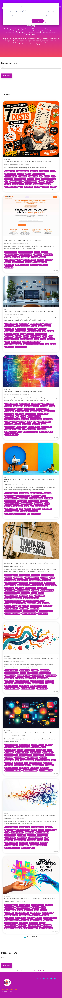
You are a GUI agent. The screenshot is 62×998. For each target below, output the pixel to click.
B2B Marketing (28, 186)
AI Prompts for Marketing (48, 179)
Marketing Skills (46, 580)
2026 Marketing (9, 265)
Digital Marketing (43, 171)
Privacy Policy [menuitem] (13, 989)
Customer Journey (30, 414)
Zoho (31, 506)
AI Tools (53, 171)
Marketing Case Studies (34, 416)
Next (33, 936)
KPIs (6, 181)
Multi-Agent (45, 186)
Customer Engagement (11, 323)
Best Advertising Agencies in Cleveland (33, 600)
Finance (7, 341)
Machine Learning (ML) (38, 174)
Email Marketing (34, 608)
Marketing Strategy (21, 328)
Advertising (50, 331)
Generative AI (8, 179)
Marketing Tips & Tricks (25, 254)
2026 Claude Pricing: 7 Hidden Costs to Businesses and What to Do (27, 162)
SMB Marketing (26, 257)
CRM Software (26, 424)
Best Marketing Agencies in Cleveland (34, 344)
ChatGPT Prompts (10, 259)
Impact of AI (21, 174)
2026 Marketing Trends (40, 262)
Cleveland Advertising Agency (13, 600)
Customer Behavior (43, 414)
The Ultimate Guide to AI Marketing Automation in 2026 (23, 392)
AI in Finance (50, 181)
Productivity (29, 184)
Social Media (43, 501)
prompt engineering (18, 184)
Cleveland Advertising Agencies (31, 341)
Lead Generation (16, 341)
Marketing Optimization (29, 259)
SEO (47, 344)
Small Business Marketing (26, 252)
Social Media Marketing (34, 331)
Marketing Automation (22, 171)
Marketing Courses (35, 580)
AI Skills (28, 174)
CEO (21, 186)
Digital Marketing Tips (10, 176)
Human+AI (44, 252)
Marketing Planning (10, 585)
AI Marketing (34, 171)
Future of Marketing (10, 174)
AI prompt (7, 184)
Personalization (9, 328)
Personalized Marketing (22, 411)
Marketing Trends (9, 171)
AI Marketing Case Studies (12, 419)
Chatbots (46, 176)
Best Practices (9, 424)
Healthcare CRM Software (12, 511)
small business (9, 346)
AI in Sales (41, 181)
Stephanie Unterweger (10, 164)
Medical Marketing (21, 426)
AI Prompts (31, 179)
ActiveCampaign (17, 506)
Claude (38, 179)
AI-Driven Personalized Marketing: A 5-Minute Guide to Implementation (29, 733)
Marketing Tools (33, 176)
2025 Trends (44, 406)
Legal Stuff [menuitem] (5, 989)
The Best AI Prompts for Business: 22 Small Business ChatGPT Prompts (29, 312)
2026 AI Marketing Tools (11, 186)
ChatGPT (42, 257)
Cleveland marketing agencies (13, 344)
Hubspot (14, 421)
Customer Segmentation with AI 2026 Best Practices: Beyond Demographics (31, 659)
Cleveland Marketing (10, 606)
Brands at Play (7, 314)
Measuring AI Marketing (30, 181)
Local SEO (25, 606)
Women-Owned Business (29, 613)
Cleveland (42, 923)
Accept (38, 21)
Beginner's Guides (10, 408)
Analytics (19, 408)
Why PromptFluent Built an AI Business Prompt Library (23, 240)
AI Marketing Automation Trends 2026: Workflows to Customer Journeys (29, 815)
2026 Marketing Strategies (30, 432)
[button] (59, 7)
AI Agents (37, 186)
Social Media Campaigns (11, 334)
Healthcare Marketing (34, 426)
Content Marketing (21, 331)
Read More (55, 190)
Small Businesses (43, 613)
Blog (41, 176)
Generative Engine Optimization (39, 265)
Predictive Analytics (42, 688)
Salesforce (22, 421)
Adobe (29, 421)
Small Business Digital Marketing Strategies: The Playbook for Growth (28, 563)
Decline (51, 21)
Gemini (51, 336)
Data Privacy (43, 757)
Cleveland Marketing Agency (12, 429)
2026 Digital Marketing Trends (42, 184)
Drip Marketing (45, 768)
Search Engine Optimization (12, 613)
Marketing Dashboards (16, 181)
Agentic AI (53, 186)
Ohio (19, 606)
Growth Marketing (46, 426)
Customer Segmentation (11, 434)
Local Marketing (31, 603)
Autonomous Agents (20, 179)
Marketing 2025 (24, 323)
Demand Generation (36, 606)
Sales (36, 339)
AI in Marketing (22, 176)
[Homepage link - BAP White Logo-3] (7, 986)
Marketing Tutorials (49, 411)
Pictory (47, 840)
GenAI (53, 176)
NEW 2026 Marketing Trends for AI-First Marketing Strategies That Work (29, 898)
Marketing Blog (32, 328)
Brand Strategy (48, 606)
